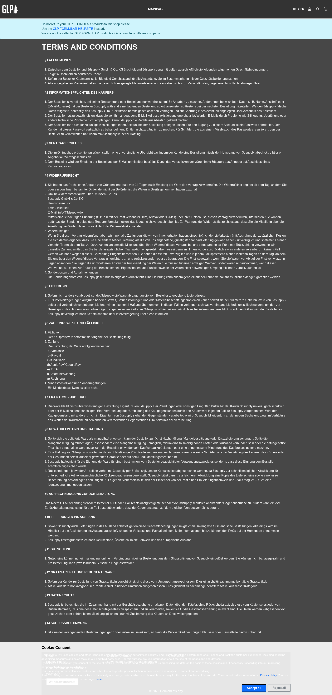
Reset (99, 679)
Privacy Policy (268, 675)
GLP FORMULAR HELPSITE (73, 28)
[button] (326, 9)
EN (302, 9)
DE (295, 9)
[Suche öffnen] (318, 9)
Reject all (279, 687)
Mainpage (156, 9)
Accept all (254, 688)
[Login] (309, 9)
